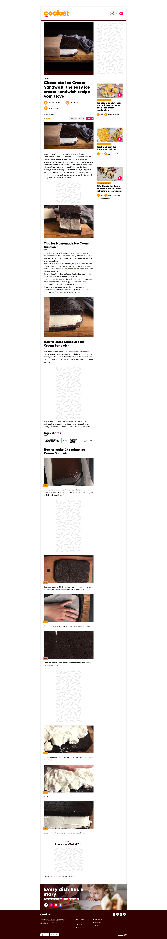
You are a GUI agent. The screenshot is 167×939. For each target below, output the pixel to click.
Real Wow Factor (69, 876)
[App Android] (54, 934)
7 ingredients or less (49, 876)
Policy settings (80, 927)
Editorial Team (50, 114)
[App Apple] (44, 934)
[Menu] (121, 13)
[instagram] (51, 905)
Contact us (79, 924)
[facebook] (61, 905)
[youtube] (56, 905)
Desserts (60, 876)
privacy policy (80, 919)
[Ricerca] (107, 13)
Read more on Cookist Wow (68, 844)
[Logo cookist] (56, 13)
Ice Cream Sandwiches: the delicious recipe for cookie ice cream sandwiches (109, 106)
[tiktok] (46, 905)
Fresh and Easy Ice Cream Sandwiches (106, 148)
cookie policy (79, 922)
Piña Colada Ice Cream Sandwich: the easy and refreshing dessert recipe (110, 188)
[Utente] (116, 13)
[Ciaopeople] (122, 935)
